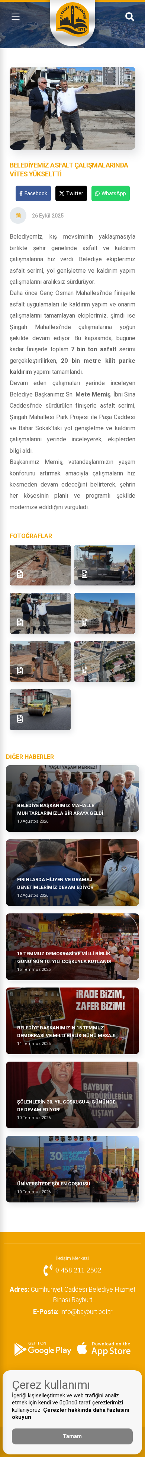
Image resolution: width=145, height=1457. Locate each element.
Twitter (74, 193)
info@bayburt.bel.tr (72, 1311)
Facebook (36, 193)
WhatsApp (114, 193)
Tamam (72, 1436)
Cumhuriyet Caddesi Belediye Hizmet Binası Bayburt (73, 1295)
